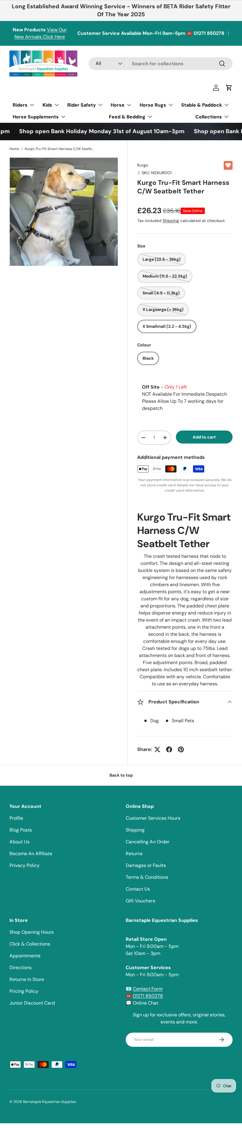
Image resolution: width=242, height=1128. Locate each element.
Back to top (121, 775)
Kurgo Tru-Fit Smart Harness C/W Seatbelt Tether (60, 149)
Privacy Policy (24, 865)
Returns (134, 853)
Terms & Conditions (147, 877)
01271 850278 (148, 996)
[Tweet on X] (157, 749)
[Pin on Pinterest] (181, 749)
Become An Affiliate (30, 853)
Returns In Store (26, 979)
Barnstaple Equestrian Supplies (49, 1101)
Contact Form (148, 989)
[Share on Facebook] (169, 749)
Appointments (24, 956)
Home (14, 149)
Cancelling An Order (147, 842)
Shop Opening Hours (31, 932)
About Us (19, 842)
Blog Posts (20, 830)
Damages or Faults (146, 865)
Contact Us (138, 889)
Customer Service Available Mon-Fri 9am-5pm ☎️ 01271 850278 (150, 33)
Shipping (171, 220)
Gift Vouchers (140, 901)
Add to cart (204, 437)
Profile (16, 818)
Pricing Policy (23, 991)
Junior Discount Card (32, 1003)
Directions (20, 967)
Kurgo (142, 165)
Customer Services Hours (153, 818)
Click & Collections (29, 944)
